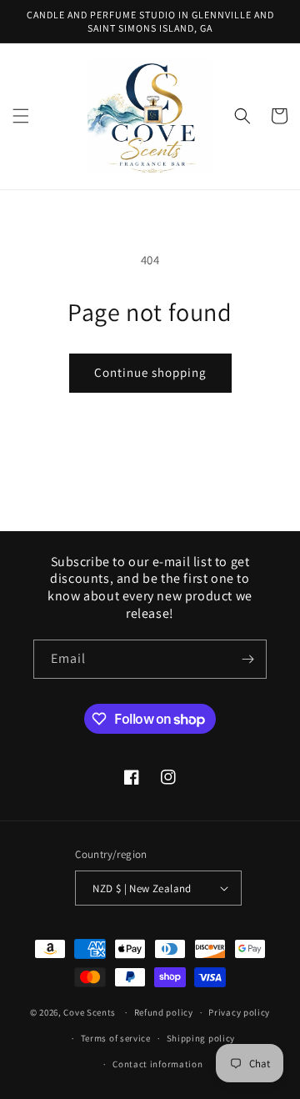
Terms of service (116, 1038)
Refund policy (163, 1012)
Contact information (157, 1064)
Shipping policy (201, 1038)
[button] (20, 116)
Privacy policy (239, 1012)
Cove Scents (89, 1012)
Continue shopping (150, 372)
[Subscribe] (247, 659)
